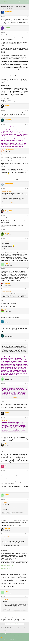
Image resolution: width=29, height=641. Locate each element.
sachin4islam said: (5, 241)
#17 (27, 470)
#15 (27, 417)
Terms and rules (10, 635)
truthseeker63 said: (6, 291)
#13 (27, 340)
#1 (27, 16)
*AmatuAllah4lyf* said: (6, 386)
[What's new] (24, 1)
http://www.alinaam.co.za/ (7, 565)
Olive (3, 633)
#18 (27, 499)
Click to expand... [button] (14, 202)
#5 (27, 155)
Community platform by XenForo (12, 639)
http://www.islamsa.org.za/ (7, 568)
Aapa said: (4, 502)
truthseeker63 (5, 8)
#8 (27, 238)
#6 (27, 188)
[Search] (27, 1)
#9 (27, 268)
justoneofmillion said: (6, 191)
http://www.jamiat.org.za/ (7, 567)
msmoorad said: (5, 599)
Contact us (3, 635)
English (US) (8, 633)
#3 (27, 110)
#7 (27, 215)
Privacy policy (17, 635)
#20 (27, 596)
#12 (27, 326)
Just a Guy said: (5, 343)
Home (25, 635)
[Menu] (2, 2)
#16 (27, 449)
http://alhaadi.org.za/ (6, 570)
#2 (27, 32)
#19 (27, 533)
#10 (27, 288)
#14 (27, 383)
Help (22, 635)
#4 (27, 124)
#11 (27, 315)
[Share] (26, 17)
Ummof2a (7, 27)
